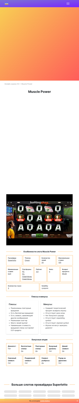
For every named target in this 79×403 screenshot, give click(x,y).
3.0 (37, 272)
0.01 (9, 274)
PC (23, 272)
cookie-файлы (45, 401)
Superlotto (12, 260)
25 (43, 262)
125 (59, 262)
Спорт (27, 260)
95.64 (64, 274)
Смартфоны (27, 279)
